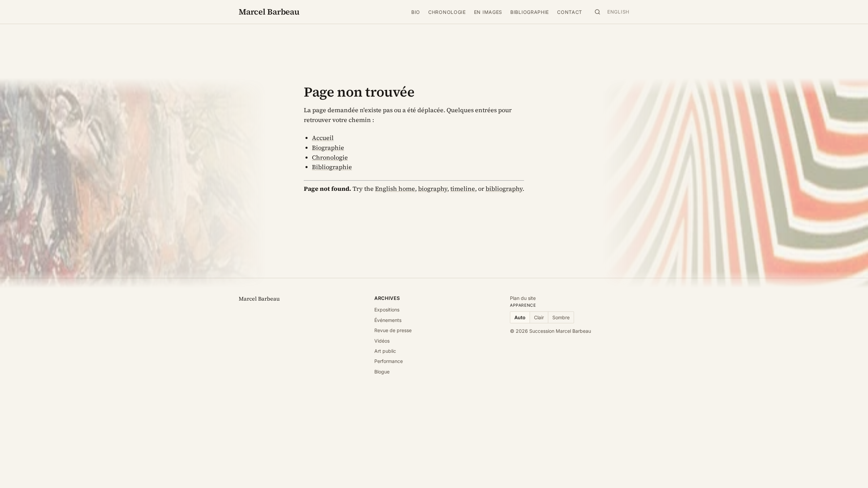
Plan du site (523, 298)
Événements (387, 320)
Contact (569, 12)
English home (395, 188)
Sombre (561, 317)
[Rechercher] (597, 11)
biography (432, 188)
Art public (385, 351)
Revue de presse (393, 330)
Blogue (382, 371)
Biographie (328, 147)
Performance (388, 361)
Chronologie (447, 12)
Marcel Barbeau (269, 11)
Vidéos (382, 341)
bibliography (504, 188)
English (618, 12)
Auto (520, 317)
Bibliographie (529, 12)
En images (488, 12)
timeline (462, 188)
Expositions (386, 309)
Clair (539, 317)
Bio (415, 12)
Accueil (323, 138)
